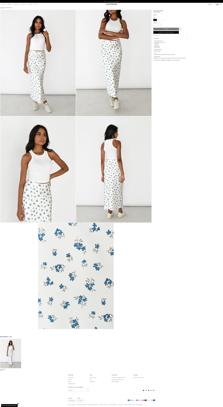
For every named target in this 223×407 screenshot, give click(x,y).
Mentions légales (115, 381)
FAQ (91, 379)
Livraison (70, 379)
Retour (69, 381)
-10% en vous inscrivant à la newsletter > (111, 1)
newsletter (92, 381)
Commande (70, 377)
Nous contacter (93, 377)
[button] (10, 4)
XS (156, 20)
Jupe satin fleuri (8, 7)
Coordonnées (120, 404)
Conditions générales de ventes (119, 377)
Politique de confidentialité (117, 379)
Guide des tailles (71, 383)
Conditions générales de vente (129, 404)
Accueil (2, 7)
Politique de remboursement (82, 404)
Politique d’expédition (113, 404)
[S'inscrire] (87, 390)
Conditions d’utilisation (103, 404)
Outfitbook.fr (73, 404)
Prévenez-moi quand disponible (166, 32)
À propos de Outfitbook (138, 377)
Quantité (155, 22)
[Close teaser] (18, 403)
